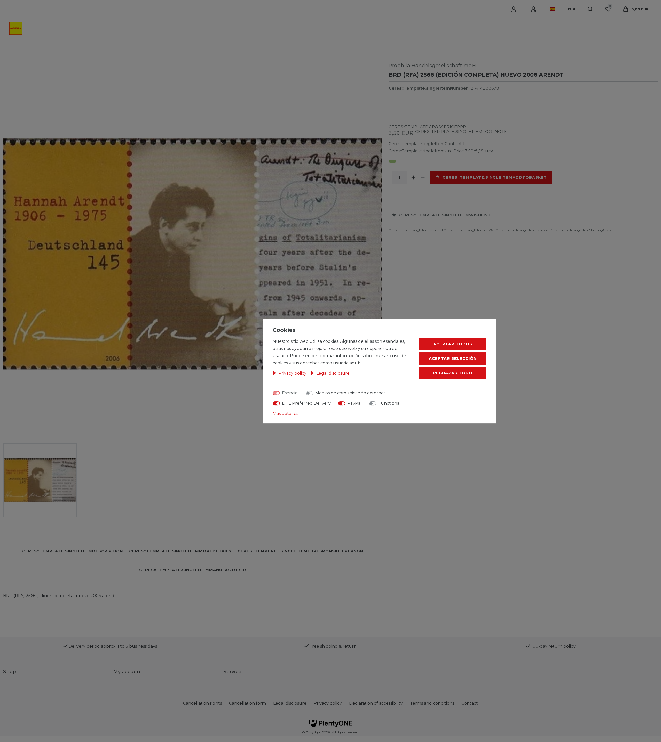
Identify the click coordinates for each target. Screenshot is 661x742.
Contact (469, 703)
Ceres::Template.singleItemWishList (445, 215)
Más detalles (285, 413)
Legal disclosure (289, 703)
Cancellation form (247, 703)
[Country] (553, 9)
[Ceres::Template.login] (514, 9)
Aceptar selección (453, 358)
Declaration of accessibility (376, 703)
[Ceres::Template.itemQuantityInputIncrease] (413, 177)
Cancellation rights (202, 703)
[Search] (590, 9)
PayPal (354, 403)
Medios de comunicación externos (350, 392)
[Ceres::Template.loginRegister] (534, 9)
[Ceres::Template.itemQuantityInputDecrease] (422, 177)
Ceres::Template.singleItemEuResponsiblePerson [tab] (300, 551)
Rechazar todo (453, 373)
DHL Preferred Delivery (306, 403)
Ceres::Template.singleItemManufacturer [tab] (192, 570)
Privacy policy (328, 703)
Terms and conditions (432, 703)
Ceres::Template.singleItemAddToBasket (495, 177)
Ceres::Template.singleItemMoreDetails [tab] (180, 551)
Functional (389, 403)
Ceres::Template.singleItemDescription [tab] (72, 551)
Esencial (290, 392)
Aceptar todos (452, 344)
